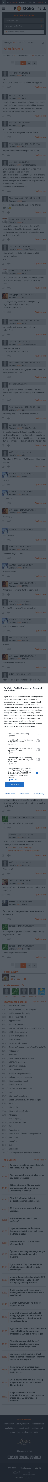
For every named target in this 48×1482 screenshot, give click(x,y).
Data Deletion (9, 794)
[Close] (43, 688)
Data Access (24, 794)
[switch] (38, 740)
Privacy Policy (38, 794)
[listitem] (24, 734)
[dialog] (24, 741)
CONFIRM (14, 785)
